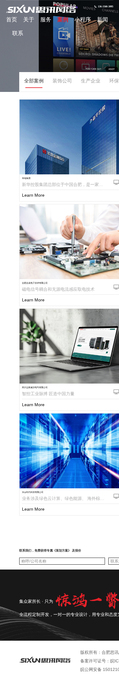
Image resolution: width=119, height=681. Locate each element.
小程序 (82, 19)
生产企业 (90, 80)
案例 (62, 19)
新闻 (102, 19)
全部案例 (34, 80)
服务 (45, 19)
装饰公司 (62, 80)
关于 (28, 19)
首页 (11, 19)
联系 (17, 33)
